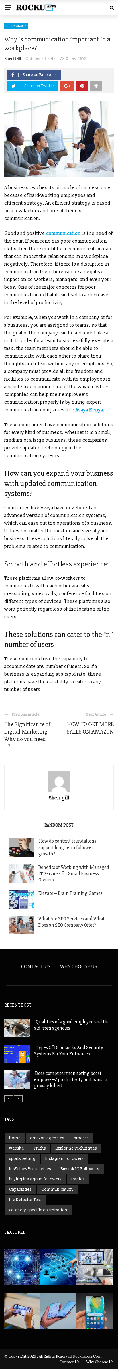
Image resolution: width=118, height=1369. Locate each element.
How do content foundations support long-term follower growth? (67, 847)
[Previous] (8, 1098)
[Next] (18, 1098)
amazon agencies (47, 1138)
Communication (57, 1189)
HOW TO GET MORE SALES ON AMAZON (90, 728)
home (15, 1138)
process (81, 1138)
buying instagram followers (35, 1179)
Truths (40, 1148)
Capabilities (20, 1189)
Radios (78, 1179)
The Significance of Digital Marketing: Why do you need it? (27, 735)
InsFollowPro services (30, 1168)
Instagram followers (64, 1158)
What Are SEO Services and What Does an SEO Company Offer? (71, 922)
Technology (16, 26)
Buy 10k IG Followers (80, 1168)
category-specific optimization (38, 1210)
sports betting (22, 1158)
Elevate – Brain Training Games (70, 893)
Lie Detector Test (25, 1199)
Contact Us (35, 966)
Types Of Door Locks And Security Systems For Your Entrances (68, 1051)
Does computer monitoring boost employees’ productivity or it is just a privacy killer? (70, 1079)
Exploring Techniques (76, 1148)
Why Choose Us (78, 966)
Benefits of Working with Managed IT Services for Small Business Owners (73, 873)
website (16, 1148)
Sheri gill (12, 58)
